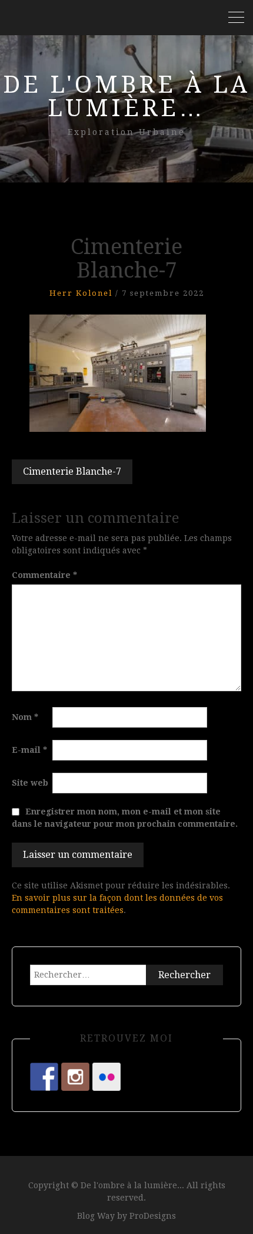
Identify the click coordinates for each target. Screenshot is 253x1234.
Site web (30, 782)
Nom (25, 717)
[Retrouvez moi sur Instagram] (75, 1077)
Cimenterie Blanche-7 (72, 471)
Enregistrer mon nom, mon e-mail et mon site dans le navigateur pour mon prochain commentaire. (125, 818)
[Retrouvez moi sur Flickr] (106, 1077)
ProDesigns (152, 1216)
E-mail (29, 750)
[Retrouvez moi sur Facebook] (44, 1077)
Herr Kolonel (80, 293)
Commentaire (44, 575)
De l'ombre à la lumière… (126, 96)
